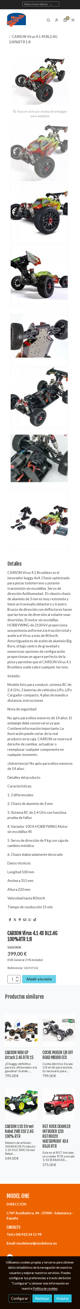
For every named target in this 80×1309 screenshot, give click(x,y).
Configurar (19, 1298)
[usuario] (56, 20)
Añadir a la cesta (39, 979)
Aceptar (62, 1298)
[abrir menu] (73, 20)
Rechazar (42, 1298)
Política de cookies (45, 1288)
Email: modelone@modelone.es (32, 1243)
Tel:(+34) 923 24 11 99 (24, 1234)
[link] (16, 20)
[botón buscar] (48, 20)
